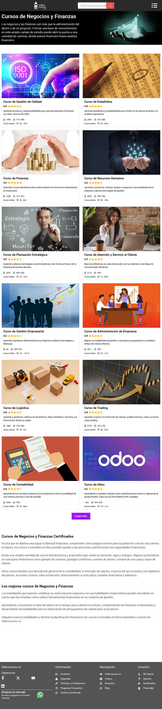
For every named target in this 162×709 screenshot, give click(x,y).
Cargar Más (81, 516)
